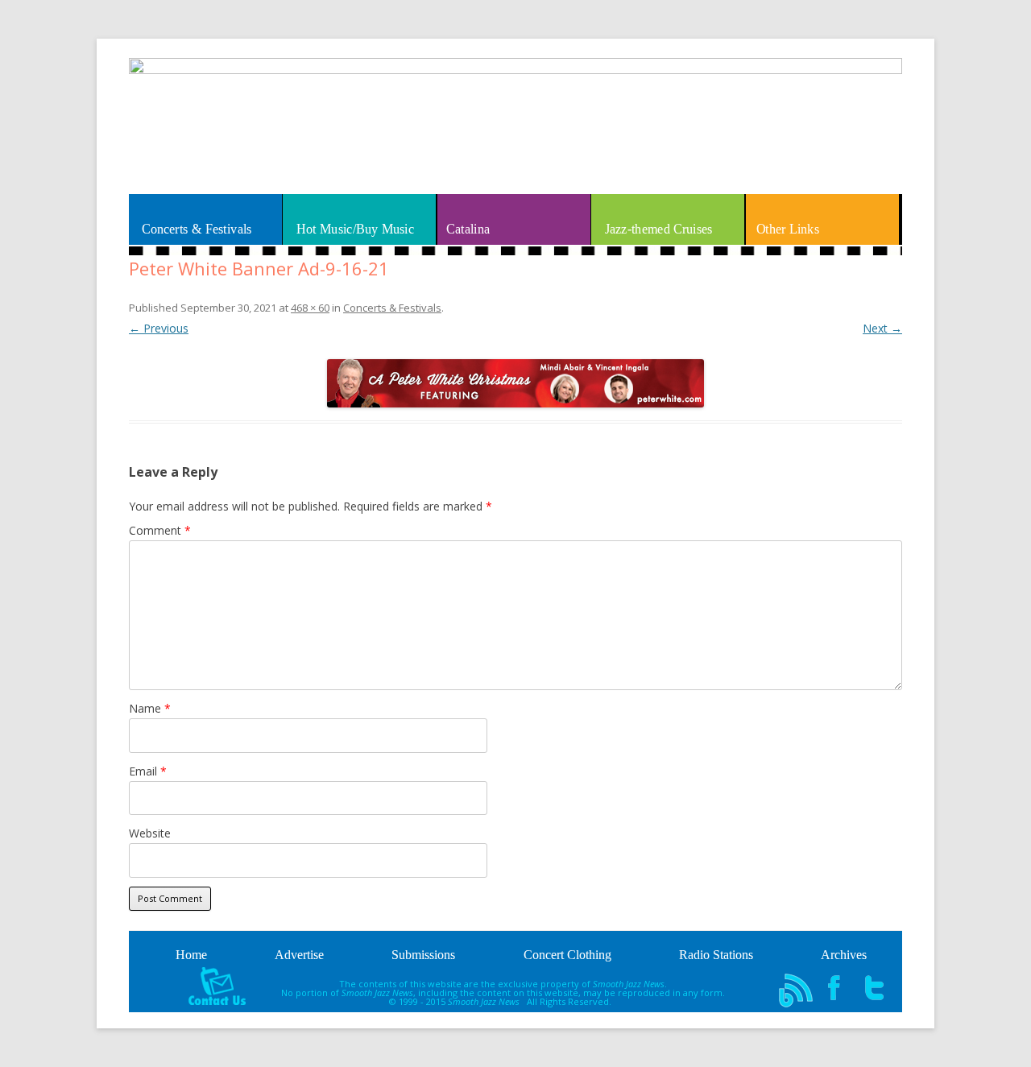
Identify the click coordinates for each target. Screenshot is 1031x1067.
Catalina (468, 229)
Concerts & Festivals (197, 229)
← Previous (158, 328)
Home (191, 955)
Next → (882, 328)
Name (150, 708)
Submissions (423, 955)
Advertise (299, 955)
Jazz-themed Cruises (658, 229)
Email (148, 771)
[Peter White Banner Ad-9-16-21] (515, 383)
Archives (844, 955)
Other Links (787, 229)
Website (150, 833)
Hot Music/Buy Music (355, 229)
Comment (160, 530)
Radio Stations (716, 955)
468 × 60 (310, 307)
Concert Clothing (567, 955)
